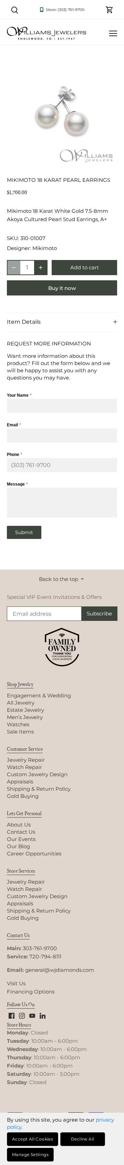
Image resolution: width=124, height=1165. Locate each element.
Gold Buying (23, 796)
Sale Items (20, 731)
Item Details (24, 322)
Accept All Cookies (32, 1139)
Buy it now (62, 288)
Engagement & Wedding (39, 695)
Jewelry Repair (26, 760)
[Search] (14, 9)
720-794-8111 (45, 956)
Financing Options (30, 991)
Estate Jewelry (25, 710)
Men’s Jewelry (25, 717)
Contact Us (21, 832)
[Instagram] (22, 1015)
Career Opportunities (34, 853)
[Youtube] (32, 1015)
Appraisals (20, 781)
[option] (62, 112)
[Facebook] (11, 1015)
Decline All (82, 1139)
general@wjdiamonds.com (59, 970)
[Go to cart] (109, 9)
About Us (19, 824)
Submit (24, 532)
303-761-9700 (40, 948)
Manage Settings (30, 1154)
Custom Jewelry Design (37, 774)
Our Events (21, 839)
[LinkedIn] (42, 1015)
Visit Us (16, 983)
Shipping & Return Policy (39, 789)
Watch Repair (24, 767)
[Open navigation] (113, 33)
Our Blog (18, 846)
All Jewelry (20, 702)
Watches (18, 724)
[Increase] (40, 267)
